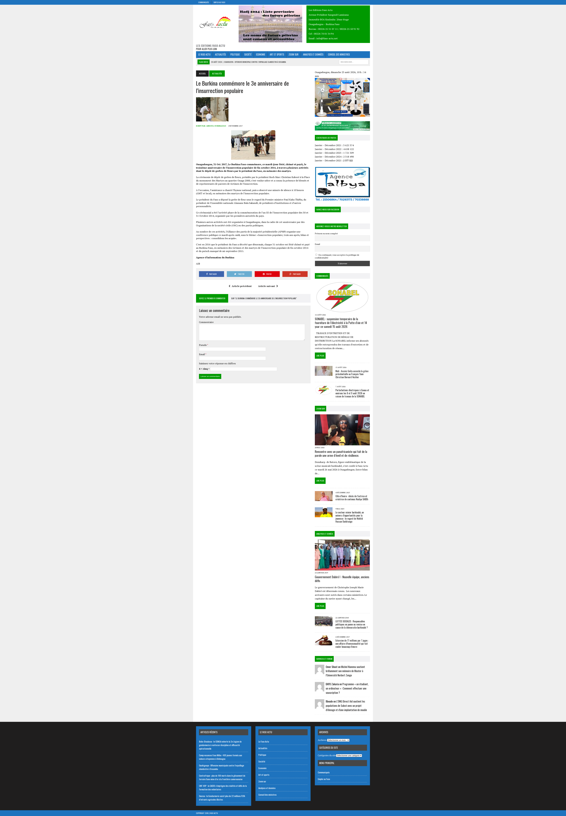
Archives (322, 740)
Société (247, 54)
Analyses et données (313, 54)
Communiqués (203, 2)
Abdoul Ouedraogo (216, 126)
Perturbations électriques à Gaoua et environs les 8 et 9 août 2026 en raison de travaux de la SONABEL (352, 393)
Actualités (220, 54)
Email (202, 354)
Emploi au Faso (219, 2)
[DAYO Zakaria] (319, 689)
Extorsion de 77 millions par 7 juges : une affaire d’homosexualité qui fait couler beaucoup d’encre (352, 643)
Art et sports (277, 54)
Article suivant (266, 286)
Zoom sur (293, 54)
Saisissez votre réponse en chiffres (217, 363)
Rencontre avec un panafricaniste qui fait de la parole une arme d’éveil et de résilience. (341, 453)
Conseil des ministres (339, 54)
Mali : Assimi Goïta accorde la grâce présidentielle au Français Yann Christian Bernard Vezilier (351, 374)
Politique (235, 54)
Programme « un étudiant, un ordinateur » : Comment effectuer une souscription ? (347, 688)
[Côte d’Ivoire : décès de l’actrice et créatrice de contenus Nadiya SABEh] (324, 499)
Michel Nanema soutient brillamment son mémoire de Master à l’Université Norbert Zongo (345, 671)
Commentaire (206, 322)
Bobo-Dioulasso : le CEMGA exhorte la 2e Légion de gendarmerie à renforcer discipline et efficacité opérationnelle (220, 745)
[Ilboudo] (319, 707)
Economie (260, 54)
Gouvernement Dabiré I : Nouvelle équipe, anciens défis (342, 579)
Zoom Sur (320, 408)
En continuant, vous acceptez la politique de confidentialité (337, 256)
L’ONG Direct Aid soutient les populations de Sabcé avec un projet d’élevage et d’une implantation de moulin (346, 705)
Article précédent (242, 286)
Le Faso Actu (204, 54)
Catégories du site (327, 755)
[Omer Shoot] (319, 672)
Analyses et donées (324, 533)
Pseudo (203, 345)
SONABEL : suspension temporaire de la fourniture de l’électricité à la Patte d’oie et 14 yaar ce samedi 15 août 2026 (341, 323)
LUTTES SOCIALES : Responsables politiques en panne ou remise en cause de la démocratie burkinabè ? (351, 624)
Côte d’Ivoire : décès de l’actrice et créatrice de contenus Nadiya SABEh (351, 497)
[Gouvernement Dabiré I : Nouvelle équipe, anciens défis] (342, 568)
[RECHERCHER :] (353, 61)
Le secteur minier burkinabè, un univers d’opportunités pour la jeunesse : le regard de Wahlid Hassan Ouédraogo (349, 517)
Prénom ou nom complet (326, 233)
